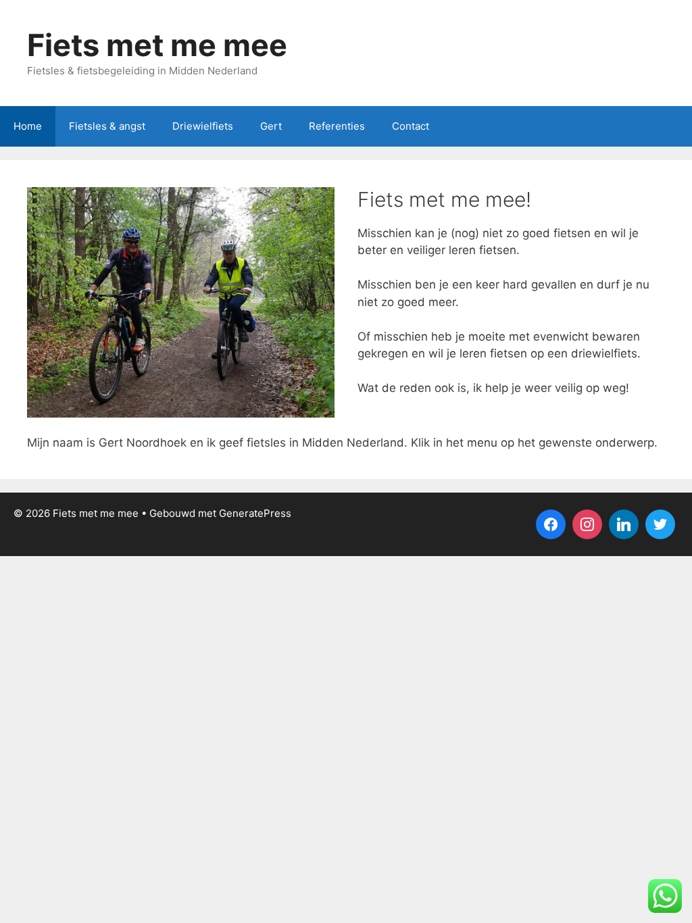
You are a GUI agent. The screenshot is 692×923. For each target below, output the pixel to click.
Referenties (337, 126)
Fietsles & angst (107, 126)
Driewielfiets (202, 126)
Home (28, 126)
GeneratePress (255, 513)
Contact (410, 126)
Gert (271, 126)
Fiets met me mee (157, 45)
